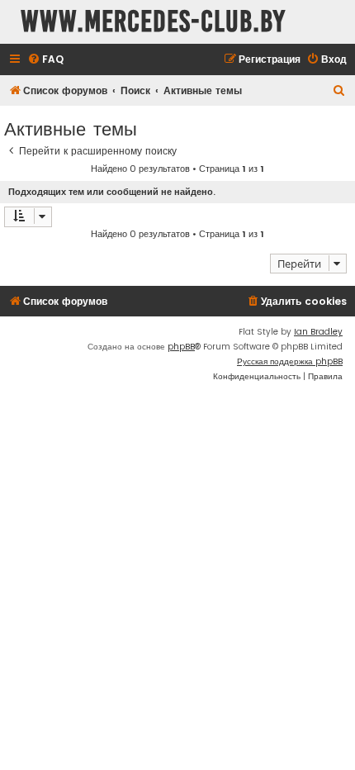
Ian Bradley (318, 332)
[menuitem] (45, 60)
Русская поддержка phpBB (290, 361)
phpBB (181, 346)
